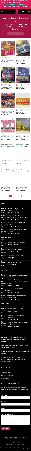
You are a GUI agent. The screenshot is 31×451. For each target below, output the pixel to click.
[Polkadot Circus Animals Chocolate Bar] (8, 151)
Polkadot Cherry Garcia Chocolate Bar (7, 137)
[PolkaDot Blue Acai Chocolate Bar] (23, 75)
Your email (4, 401)
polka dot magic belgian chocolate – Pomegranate (7, 59)
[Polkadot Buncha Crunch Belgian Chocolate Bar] (8, 100)
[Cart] (29, 11)
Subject (3, 408)
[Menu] (2, 12)
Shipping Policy (5, 372)
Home (6, 24)
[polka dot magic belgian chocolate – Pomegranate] (8, 48)
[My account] (26, 11)
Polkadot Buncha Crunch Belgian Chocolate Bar (7, 112)
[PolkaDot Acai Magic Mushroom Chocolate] (8, 75)
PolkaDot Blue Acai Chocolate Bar (21, 86)
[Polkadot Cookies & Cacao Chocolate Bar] (23, 151)
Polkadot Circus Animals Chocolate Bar (7, 162)
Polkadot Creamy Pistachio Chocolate (6, 188)
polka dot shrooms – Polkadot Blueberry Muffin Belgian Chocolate (22, 60)
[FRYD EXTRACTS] (16, 11)
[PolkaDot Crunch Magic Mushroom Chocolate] (23, 177)
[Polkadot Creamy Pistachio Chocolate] (8, 177)
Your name (4, 395)
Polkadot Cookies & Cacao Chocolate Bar (23, 162)
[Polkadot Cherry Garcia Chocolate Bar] (8, 126)
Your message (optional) (8, 414)
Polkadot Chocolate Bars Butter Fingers (22, 137)
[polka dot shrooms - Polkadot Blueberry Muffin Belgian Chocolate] (23, 48)
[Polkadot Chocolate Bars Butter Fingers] (23, 126)
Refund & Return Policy (7, 375)
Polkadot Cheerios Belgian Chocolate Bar (22, 111)
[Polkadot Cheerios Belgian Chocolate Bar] (23, 100)
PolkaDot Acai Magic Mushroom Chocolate (6, 86)
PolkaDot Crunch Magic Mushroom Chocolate (22, 188)
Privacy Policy (5, 378)
